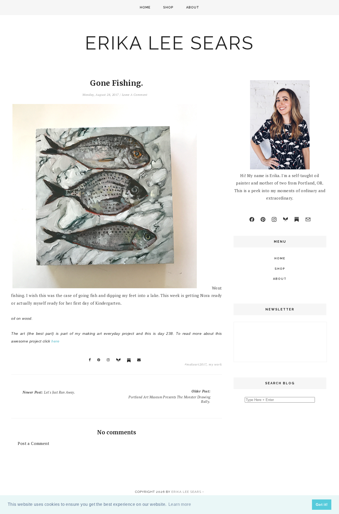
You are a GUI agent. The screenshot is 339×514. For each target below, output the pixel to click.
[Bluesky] (285, 219)
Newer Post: (49, 392)
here (55, 341)
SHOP (168, 7)
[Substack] (296, 219)
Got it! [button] (322, 504)
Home (145, 7)
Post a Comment (33, 443)
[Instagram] (274, 219)
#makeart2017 (196, 364)
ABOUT (192, 7)
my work (215, 364)
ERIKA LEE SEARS (169, 43)
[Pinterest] (263, 219)
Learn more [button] (179, 504)
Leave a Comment (135, 95)
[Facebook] (251, 219)
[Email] (308, 219)
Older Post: (169, 396)
